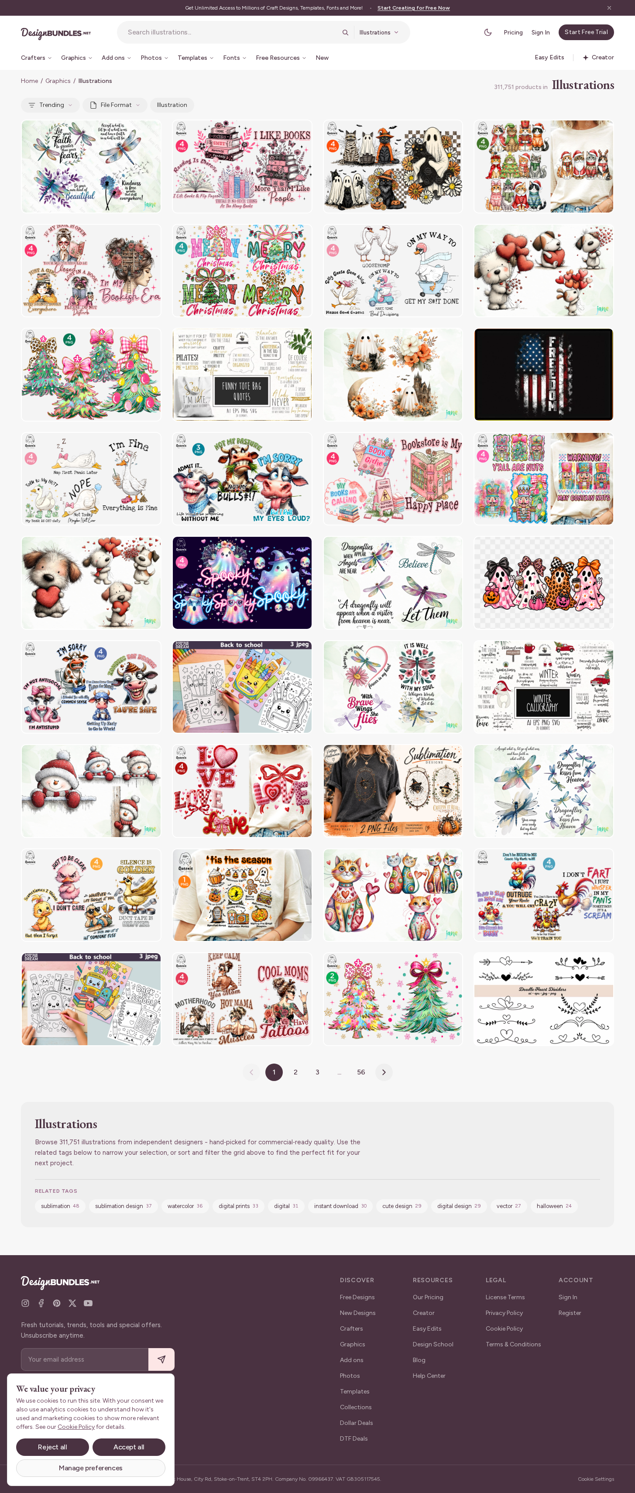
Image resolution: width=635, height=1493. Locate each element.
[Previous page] (251, 1072)
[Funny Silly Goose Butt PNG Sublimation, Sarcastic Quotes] (91, 479)
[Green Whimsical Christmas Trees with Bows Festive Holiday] (91, 375)
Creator (424, 1313)
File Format (116, 105)
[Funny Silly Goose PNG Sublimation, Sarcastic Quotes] (393, 271)
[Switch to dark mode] (488, 32)
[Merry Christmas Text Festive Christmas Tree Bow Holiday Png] (242, 271)
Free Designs (357, 1297)
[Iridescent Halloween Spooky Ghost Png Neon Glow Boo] (242, 583)
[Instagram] (25, 1303)
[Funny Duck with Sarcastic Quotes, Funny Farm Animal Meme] (91, 895)
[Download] (131, 132)
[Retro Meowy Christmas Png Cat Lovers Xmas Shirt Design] (543, 166)
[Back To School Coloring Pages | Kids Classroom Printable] (242, 687)
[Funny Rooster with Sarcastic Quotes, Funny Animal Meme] (543, 895)
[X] (72, 1303)
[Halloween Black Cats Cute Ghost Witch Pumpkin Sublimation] (393, 166)
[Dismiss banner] (609, 8)
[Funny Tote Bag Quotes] (242, 375)
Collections (356, 1407)
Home (29, 81)
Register (570, 1313)
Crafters (351, 1328)
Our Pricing (428, 1297)
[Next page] (384, 1072)
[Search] (345, 32)
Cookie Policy (504, 1328)
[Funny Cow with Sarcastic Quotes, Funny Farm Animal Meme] (91, 687)
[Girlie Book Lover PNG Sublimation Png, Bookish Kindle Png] (393, 479)
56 (361, 1072)
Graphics (58, 81)
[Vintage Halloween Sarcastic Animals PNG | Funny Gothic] (393, 791)
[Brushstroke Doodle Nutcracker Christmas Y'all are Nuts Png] (543, 479)
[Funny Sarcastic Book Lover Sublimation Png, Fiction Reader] (242, 166)
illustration (172, 105)
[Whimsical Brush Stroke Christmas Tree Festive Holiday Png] (393, 999)
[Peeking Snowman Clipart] (91, 791)
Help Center (429, 1376)
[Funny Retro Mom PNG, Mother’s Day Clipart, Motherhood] (242, 999)
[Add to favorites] (149, 132)
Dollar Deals (356, 1423)
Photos (350, 1376)
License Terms (505, 1297)
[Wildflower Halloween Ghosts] (393, 375)
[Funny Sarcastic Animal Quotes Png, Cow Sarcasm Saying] (242, 479)
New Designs (358, 1313)
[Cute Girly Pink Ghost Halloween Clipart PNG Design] (543, 583)
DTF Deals (354, 1438)
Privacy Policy (504, 1313)
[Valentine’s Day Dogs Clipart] (543, 271)
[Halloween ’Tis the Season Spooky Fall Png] (242, 895)
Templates (355, 1391)
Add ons (352, 1360)
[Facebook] (41, 1303)
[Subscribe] (161, 1359)
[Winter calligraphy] (543, 687)
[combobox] (232, 32)
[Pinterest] (56, 1303)
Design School (433, 1344)
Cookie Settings (596, 1479)
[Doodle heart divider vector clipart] (543, 999)
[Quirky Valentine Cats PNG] (393, 895)
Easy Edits (427, 1328)
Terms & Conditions (513, 1344)
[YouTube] (88, 1303)
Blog (419, 1360)
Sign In (541, 32)
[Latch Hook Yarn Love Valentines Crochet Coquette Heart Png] (242, 791)
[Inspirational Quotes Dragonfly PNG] (91, 166)
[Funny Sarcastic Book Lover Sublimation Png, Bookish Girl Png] (91, 271)
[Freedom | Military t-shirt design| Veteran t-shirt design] (543, 375)
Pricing (513, 32)
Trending (51, 105)
